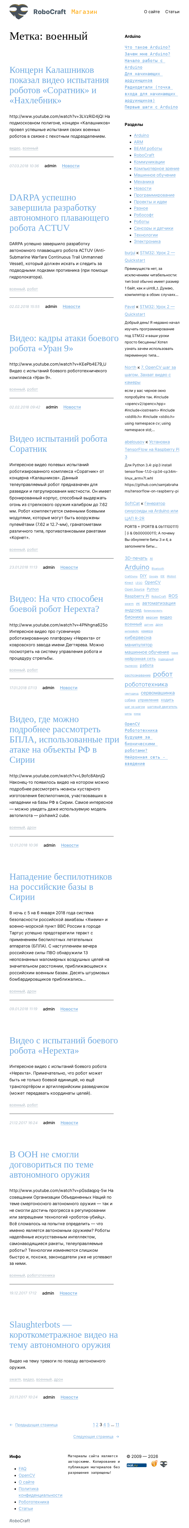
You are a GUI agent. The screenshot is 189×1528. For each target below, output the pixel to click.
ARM (138, 142)
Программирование (154, 195)
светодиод (132, 693)
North (130, 367)
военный (30, 148)
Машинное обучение (155, 175)
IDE (162, 576)
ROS (173, 596)
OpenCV (153, 582)
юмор (137, 713)
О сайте (26, 1482)
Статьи (26, 1508)
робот (32, 288)
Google (153, 576)
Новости (71, 165)
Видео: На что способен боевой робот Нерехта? (56, 604)
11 (117, 1424)
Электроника (147, 241)
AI (151, 558)
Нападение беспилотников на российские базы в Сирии (60, 887)
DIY (143, 575)
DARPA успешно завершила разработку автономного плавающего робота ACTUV (59, 212)
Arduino (141, 135)
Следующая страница (96, 1436)
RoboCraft (49, 12)
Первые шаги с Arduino (151, 106)
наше (174, 652)
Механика (144, 181)
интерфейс (132, 631)
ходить (167, 699)
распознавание (138, 675)
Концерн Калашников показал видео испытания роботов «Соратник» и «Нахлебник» (59, 85)
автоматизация (159, 603)
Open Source (135, 589)
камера (147, 631)
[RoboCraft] (163, 1465)
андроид (133, 610)
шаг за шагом (135, 707)
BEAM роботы (148, 148)
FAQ (23, 1468)
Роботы (141, 221)
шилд (128, 713)
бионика (134, 617)
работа (147, 665)
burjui (130, 252)
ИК (138, 603)
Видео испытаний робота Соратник (58, 444)
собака (130, 700)
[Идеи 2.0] (154, 1465)
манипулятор (139, 644)
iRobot (171, 576)
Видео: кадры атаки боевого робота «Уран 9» (64, 343)
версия (152, 617)
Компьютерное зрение (156, 168)
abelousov (135, 441)
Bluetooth (158, 568)
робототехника (41, 1275)
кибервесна (138, 637)
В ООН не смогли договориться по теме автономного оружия (51, 1164)
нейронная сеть (140, 658)
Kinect (129, 582)
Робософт (144, 214)
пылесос (131, 665)
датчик (148, 624)
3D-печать (136, 558)
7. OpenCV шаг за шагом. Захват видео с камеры (150, 375)
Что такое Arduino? (147, 47)
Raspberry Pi (137, 596)
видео (15, 148)
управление (148, 700)
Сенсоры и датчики (153, 228)
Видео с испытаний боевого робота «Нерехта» (63, 1045)
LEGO (139, 582)
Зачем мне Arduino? (147, 53)
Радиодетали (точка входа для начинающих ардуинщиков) (151, 94)
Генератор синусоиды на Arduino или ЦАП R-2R (151, 511)
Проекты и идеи (150, 201)
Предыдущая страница (33, 1424)
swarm (15, 1379)
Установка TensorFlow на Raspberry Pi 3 (152, 449)
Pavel (130, 306)
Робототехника (141, 730)
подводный (166, 659)
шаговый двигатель (162, 707)
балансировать (153, 610)
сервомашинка (158, 693)
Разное (141, 208)
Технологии (146, 234)
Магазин (84, 11)
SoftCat (132, 503)
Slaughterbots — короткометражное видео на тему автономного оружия (63, 1335)
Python (153, 589)
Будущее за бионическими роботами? (141, 744)
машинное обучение (147, 652)
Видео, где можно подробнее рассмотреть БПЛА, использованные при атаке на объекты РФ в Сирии (64, 739)
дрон (31, 827)
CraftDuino (131, 576)
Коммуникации (149, 161)
